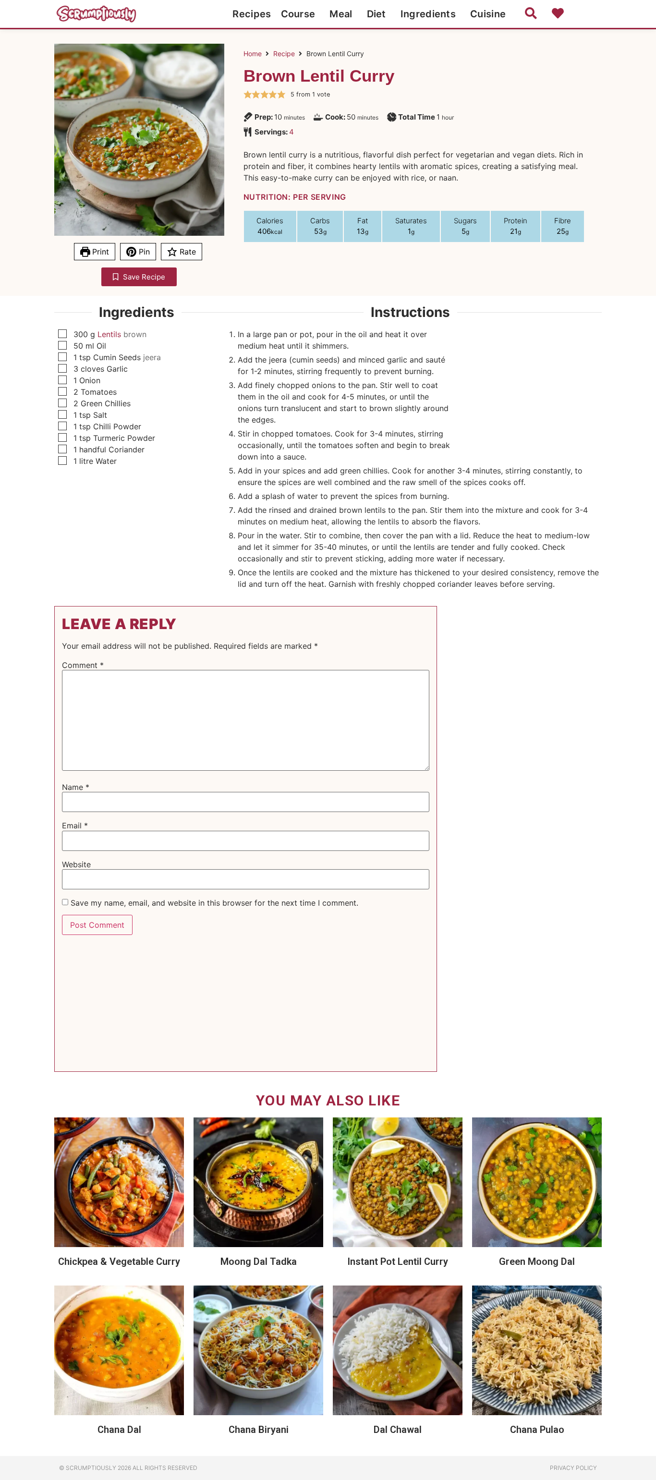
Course (298, 14)
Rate (186, 251)
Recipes (251, 14)
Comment (83, 665)
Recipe (284, 53)
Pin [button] (143, 251)
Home (252, 53)
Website (76, 864)
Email (75, 825)
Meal (340, 14)
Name (75, 787)
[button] (247, 94)
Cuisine (488, 14)
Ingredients (428, 14)
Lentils (109, 334)
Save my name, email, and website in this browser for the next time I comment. (214, 903)
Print (99, 251)
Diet (376, 14)
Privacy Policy (573, 1467)
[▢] (64, 334)
